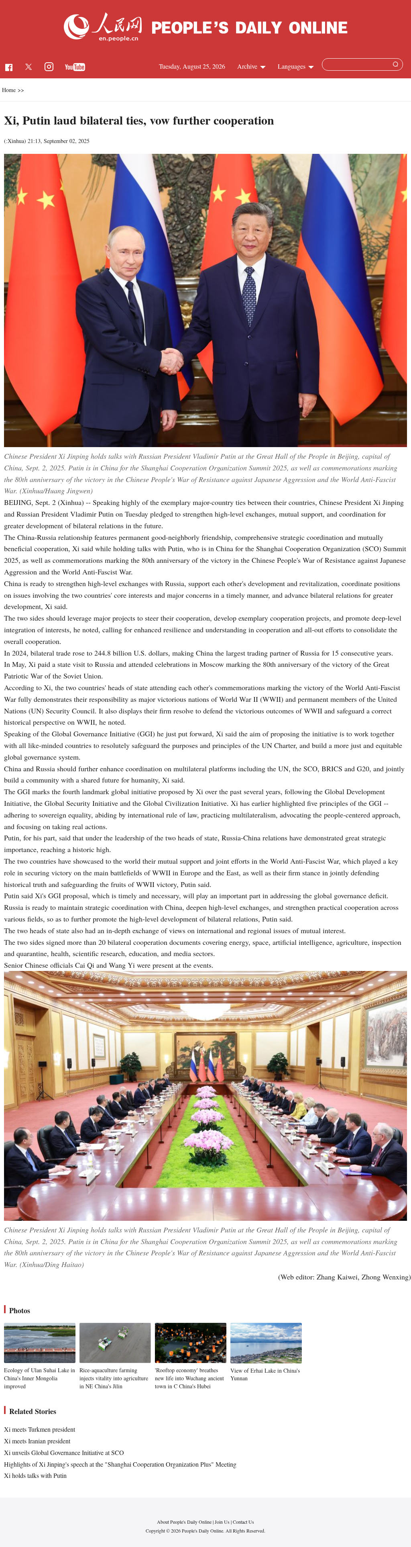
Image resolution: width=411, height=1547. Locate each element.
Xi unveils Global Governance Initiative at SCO (64, 1452)
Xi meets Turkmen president (39, 1429)
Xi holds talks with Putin (35, 1475)
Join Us (223, 1521)
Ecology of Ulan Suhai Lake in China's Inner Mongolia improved (39, 1378)
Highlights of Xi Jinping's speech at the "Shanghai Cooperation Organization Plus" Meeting (120, 1464)
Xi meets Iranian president (37, 1441)
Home (9, 90)
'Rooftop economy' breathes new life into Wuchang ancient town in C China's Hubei (189, 1378)
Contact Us (243, 1521)
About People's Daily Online (184, 1521)
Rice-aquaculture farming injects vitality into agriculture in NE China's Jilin (113, 1378)
